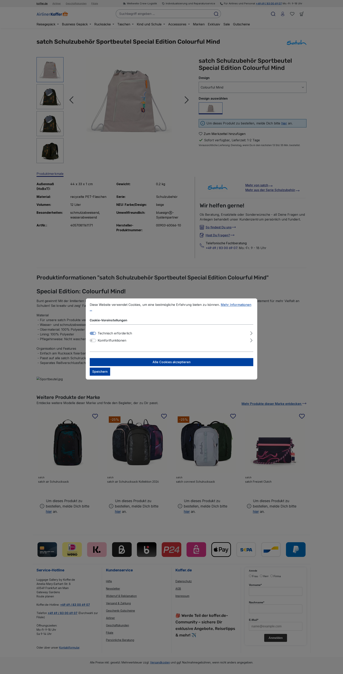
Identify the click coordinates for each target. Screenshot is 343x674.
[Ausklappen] (251, 332)
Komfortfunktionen (112, 341)
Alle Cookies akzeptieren (171, 362)
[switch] (93, 340)
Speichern (100, 372)
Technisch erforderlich (115, 333)
